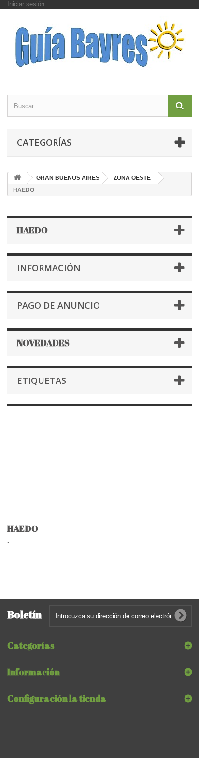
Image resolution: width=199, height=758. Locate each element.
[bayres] (99, 43)
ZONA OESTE (132, 178)
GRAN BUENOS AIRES (68, 178)
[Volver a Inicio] (17, 178)
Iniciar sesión (25, 4)
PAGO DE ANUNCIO (58, 305)
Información (49, 267)
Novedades (43, 343)
